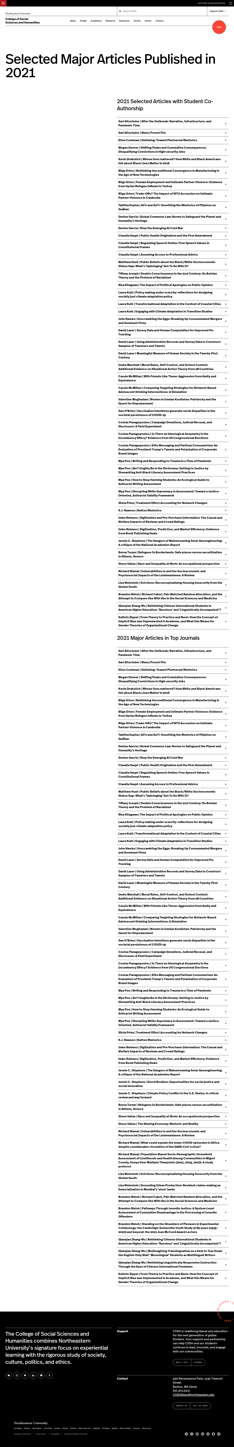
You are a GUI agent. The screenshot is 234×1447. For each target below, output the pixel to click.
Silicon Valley (125, 1428)
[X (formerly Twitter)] (191, 1434)
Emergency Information (22, 1434)
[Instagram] (208, 1434)
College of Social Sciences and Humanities (22, 21)
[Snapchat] (213, 1434)
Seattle (114, 1428)
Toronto (136, 1428)
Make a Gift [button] (182, 1362)
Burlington (37, 1428)
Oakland (96, 1428)
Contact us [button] (181, 1406)
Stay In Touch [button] (200, 1406)
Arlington (18, 1428)
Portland (106, 1428)
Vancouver (146, 1428)
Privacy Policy (41, 1434)
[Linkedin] (202, 1434)
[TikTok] (218, 1434)
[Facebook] (186, 1434)
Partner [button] (198, 1362)
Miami (65, 1428)
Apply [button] (219, 27)
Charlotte (48, 1428)
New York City (85, 1428)
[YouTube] (197, 1434)
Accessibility (55, 1434)
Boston (27, 1428)
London (57, 1428)
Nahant (73, 1428)
